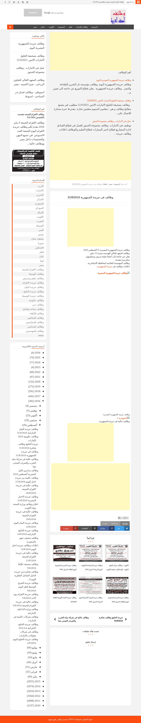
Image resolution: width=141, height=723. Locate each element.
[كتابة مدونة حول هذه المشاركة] (124, 518)
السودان (40, 208)
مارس (33, 666)
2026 (37, 352)
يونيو (34, 652)
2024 (37, 362)
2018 (37, 391)
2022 (37, 372)
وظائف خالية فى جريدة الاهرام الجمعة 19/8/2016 (27, 515)
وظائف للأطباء (37, 313)
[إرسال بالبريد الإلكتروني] (127, 518)
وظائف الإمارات (82, 27)
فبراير (33, 671)
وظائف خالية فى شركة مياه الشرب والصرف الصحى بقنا (25, 463)
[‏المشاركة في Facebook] (119, 518)
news (41, 335)
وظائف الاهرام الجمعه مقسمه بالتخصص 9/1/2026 (108, 2)
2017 (37, 396)
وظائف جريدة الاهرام (33, 282)
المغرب (40, 221)
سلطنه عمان (37, 239)
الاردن (41, 186)
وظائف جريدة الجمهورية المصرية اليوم (113, 80)
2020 (37, 381)
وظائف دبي (38, 304)
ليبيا (42, 260)
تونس (41, 234)
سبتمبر (33, 420)
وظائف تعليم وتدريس (33, 278)
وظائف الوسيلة (36, 274)
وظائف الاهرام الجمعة (33, 269)
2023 (37, 367)
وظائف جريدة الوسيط (33, 296)
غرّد (118, 528)
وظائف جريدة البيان (34, 287)
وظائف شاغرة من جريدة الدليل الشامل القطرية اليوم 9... (26, 575)
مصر (35, 27)
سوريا (41, 243)
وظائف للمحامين (35, 326)
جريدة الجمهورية (104, 266)
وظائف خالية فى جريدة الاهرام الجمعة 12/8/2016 (27, 557)
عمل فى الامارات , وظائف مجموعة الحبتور (111, 121)
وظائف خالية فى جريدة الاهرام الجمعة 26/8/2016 (27, 489)
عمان (43, 27)
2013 (37, 691)
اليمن (41, 230)
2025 (37, 357)
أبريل (34, 662)
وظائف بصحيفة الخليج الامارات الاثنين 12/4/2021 (109, 100)
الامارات (40, 190)
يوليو (34, 647)
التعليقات (88, 528)
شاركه (102, 528)
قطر (70, 27)
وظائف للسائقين (35, 318)
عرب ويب (52, 719)
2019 (37, 386)
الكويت (51, 27)
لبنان (41, 256)
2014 (37, 686)
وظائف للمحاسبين (35, 322)
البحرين (40, 195)
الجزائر (40, 199)
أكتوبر (33, 415)
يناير (34, 676)
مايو (34, 657)
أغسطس (32, 425)
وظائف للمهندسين (35, 331)
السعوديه (39, 203)
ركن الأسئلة (114, 523)
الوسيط (40, 225)
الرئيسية (94, 27)
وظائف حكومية (36, 300)
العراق (40, 212)
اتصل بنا (104, 523)
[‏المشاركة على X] (121, 518)
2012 (37, 695)
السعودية (61, 27)
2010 (37, 705)
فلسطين (39, 247)
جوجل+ (66, 528)
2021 (37, 376)
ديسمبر (33, 405)
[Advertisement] (90, 51)
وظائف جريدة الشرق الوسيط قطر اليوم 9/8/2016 (28, 587)
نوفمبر (33, 410)
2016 (37, 401)
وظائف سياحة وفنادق (33, 309)
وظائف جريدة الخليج (34, 291)
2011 (37, 700)
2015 (37, 681)
